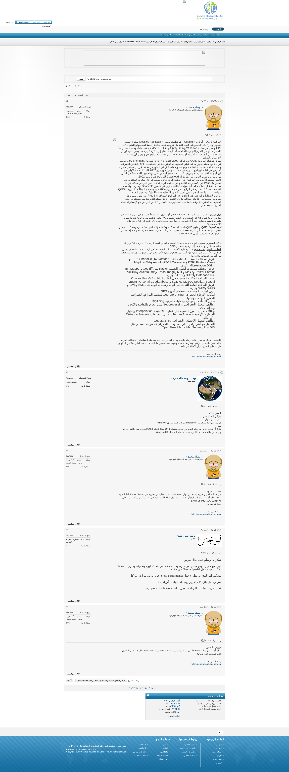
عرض (70, 95)
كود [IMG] (175, 706)
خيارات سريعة (167, 35)
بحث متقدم (217, 759)
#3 (67, 450)
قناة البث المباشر (139, 752)
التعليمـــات (201, 35)
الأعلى (69, 680)
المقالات (142, 744)
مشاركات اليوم (214, 35)
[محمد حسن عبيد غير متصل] (209, 540)
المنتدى (218, 29)
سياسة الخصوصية (188, 755)
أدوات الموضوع (82, 95)
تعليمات (219, 763)
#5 (67, 606)
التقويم (192, 35)
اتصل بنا (219, 748)
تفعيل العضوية (189, 744)
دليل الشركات (163, 759)
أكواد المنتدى (174, 701)
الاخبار (166, 744)
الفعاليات (142, 748)
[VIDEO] (176, 709)
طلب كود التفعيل (188, 752)
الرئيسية (218, 744)
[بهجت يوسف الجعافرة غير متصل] (210, 388)
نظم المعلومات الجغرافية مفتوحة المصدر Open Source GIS (153, 42)
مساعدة (9, 23)
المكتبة (165, 748)
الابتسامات (175, 703)
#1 (67, 101)
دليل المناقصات (140, 755)
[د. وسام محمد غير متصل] (213, 117)
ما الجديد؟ (204, 30)
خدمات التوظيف (162, 755)
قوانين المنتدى (174, 716)
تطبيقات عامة (181, 35)
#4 (67, 529)
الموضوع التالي (137, 687)
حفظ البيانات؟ (46, 26)
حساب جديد (217, 752)
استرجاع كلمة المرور (187, 748)
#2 (67, 372)
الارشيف (218, 755)
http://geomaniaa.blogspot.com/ (206, 356)
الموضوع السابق (151, 687)
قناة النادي (164, 752)
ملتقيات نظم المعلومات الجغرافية (198, 42)
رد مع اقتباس (71, 366)
